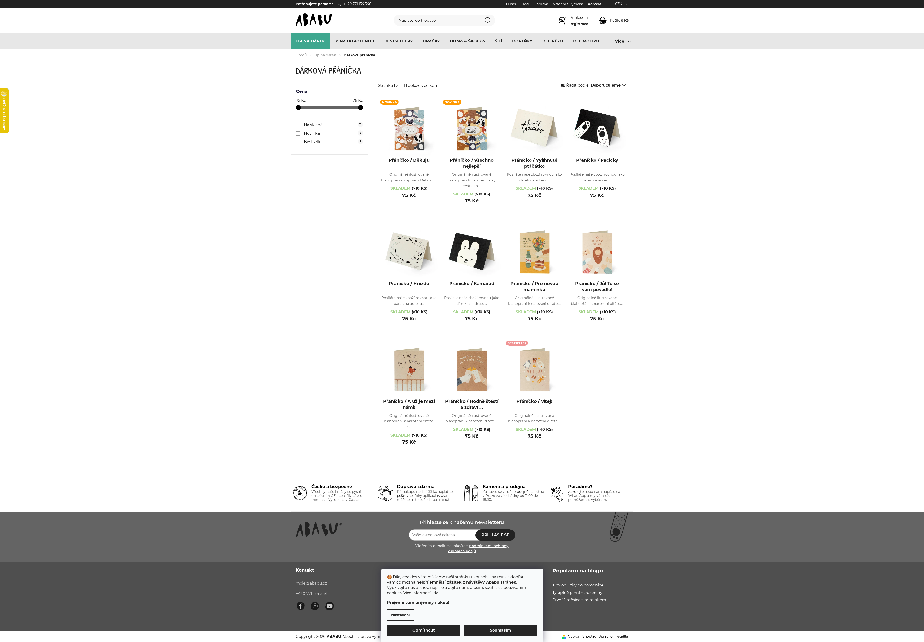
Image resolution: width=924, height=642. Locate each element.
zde (434, 593)
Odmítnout (423, 630)
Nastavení (400, 615)
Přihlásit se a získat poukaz (494, 354)
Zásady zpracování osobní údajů (510, 370)
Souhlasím (500, 630)
